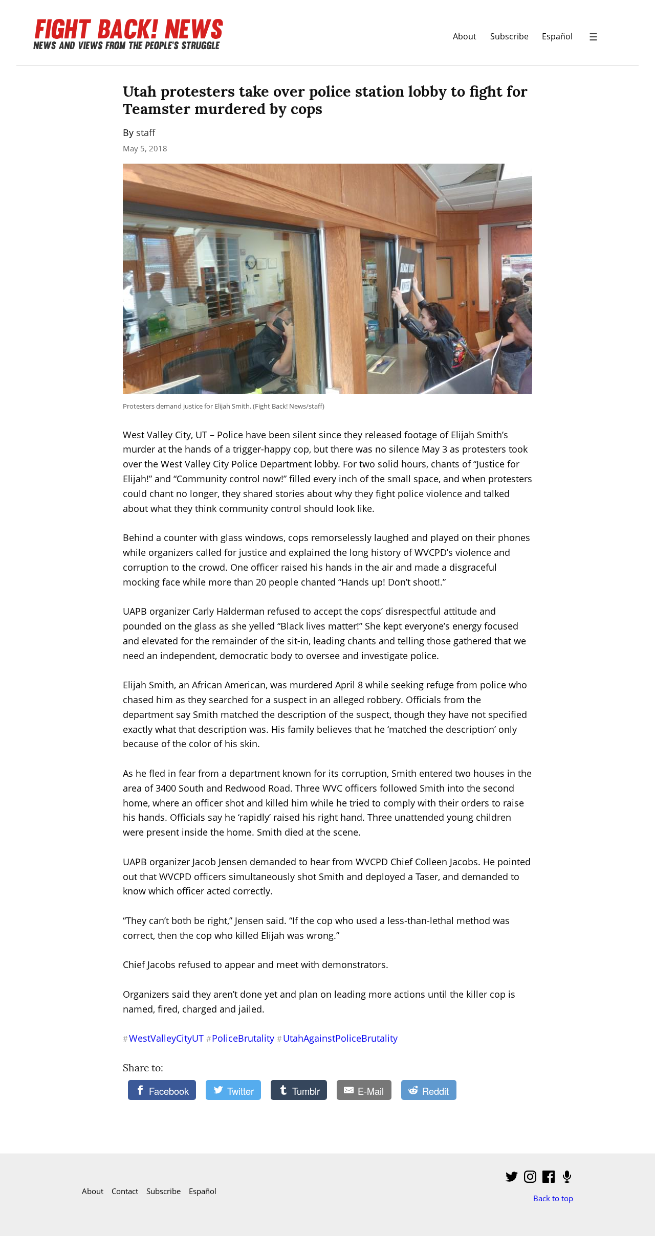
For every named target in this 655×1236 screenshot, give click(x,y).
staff (145, 132)
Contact (125, 1191)
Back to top (553, 1198)
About (464, 36)
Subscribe (509, 36)
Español (557, 36)
